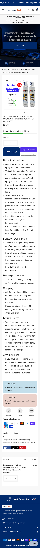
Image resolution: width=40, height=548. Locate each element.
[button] (3, 10)
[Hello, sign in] (33, 10)
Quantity (6, 137)
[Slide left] (16, 112)
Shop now (20, 45)
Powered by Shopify (26, 546)
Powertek (15, 546)
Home (4, 70)
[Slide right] (24, 112)
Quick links (6, 528)
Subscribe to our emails (11, 532)
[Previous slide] (4, 17)
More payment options (28, 155)
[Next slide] (36, 17)
